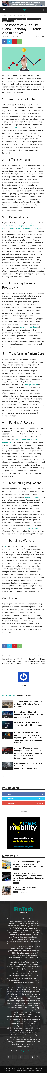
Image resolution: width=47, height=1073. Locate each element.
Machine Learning (35, 19)
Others (10, 15)
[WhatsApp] (19, 41)
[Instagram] (20, 1057)
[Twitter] (9, 41)
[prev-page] (3, 776)
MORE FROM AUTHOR (24, 695)
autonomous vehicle (32, 497)
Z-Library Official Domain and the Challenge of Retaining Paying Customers (28, 704)
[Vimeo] (32, 1057)
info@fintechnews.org (28, 1051)
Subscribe (40, 803)
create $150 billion (31, 385)
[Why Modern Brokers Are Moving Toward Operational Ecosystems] (7, 725)
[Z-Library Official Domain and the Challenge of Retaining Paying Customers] (7, 704)
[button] (3, 10)
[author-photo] (23, 682)
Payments (15, 869)
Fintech (15, 892)
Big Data (23, 19)
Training (11, 21)
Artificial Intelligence (20, 15)
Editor (6, 36)
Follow (40, 798)
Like (42, 794)
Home (4, 15)
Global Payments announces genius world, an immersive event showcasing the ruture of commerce (28, 864)
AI (5, 546)
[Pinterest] (14, 41)
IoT (28, 19)
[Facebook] (4, 41)
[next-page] (7, 776)
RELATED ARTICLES (8, 695)
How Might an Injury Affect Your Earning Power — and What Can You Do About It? (12, 661)
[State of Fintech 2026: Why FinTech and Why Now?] (6, 890)
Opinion (5, 21)
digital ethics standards (34, 528)
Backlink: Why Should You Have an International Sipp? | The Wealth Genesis (34, 661)
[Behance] (9, 1057)
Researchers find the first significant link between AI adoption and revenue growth (29, 714)
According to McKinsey (28, 327)
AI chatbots (16, 127)
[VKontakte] (38, 1057)
